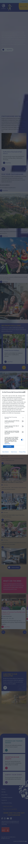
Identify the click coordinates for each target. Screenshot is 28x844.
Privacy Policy (22, 451)
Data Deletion (5, 451)
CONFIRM (8, 446)
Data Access (14, 451)
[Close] (25, 392)
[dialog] (14, 422)
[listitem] (14, 418)
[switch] (22, 421)
